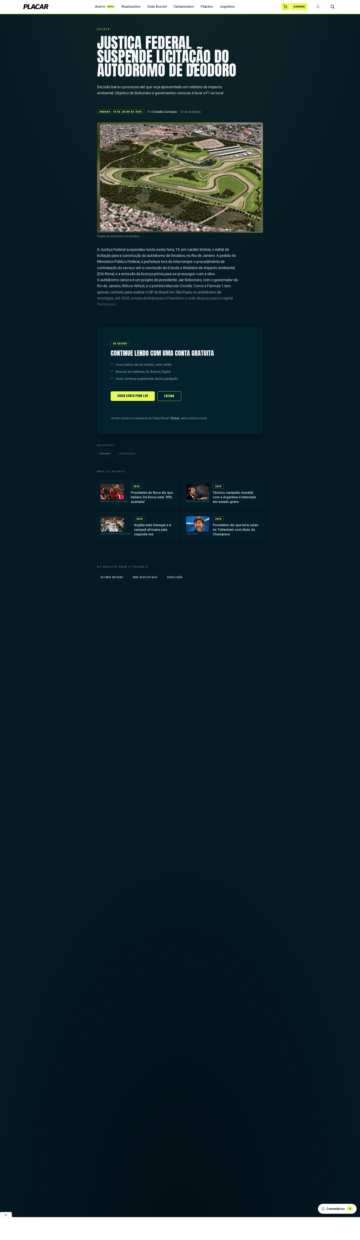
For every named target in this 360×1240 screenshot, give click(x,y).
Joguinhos (227, 7)
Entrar (169, 396)
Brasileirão (174, 577)
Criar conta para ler (132, 396)
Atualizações (130, 7)
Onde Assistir (157, 7)
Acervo (104, 7)
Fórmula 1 (105, 453)
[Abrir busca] (332, 6)
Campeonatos (184, 7)
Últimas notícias (112, 577)
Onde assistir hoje (145, 577)
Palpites (207, 7)
